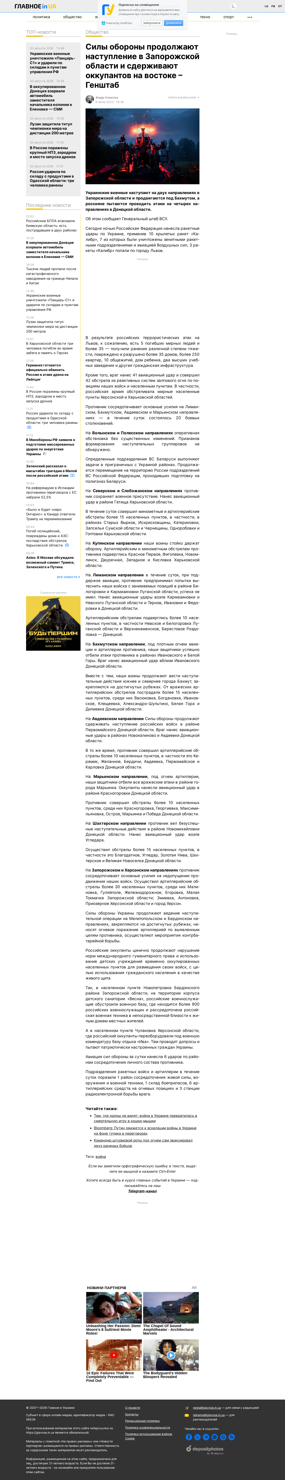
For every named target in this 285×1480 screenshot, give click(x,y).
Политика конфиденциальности (147, 1427)
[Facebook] (189, 1437)
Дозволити (173, 23)
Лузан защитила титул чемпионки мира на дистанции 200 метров (52, 324)
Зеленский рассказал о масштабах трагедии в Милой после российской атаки (51, 469)
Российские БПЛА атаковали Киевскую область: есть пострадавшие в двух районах (51, 223)
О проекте (132, 1407)
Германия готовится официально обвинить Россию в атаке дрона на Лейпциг (47, 370)
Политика (41, 17)
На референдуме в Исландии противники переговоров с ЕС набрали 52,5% (51, 490)
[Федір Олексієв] (90, 102)
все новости (67, 577)
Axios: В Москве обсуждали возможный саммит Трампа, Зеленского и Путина (50, 560)
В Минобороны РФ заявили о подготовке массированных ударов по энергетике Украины (50, 444)
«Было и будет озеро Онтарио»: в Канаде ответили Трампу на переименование (50, 512)
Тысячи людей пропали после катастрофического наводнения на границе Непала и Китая (52, 274)
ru (273, 6)
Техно (205, 17)
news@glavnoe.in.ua (207, 1407)
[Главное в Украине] (36, 7)
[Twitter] (197, 1437)
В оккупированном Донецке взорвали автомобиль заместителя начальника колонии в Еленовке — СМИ (50, 247)
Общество (72, 17)
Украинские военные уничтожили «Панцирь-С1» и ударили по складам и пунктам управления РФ (52, 300)
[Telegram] (206, 1437)
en (280, 6)
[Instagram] (214, 1437)
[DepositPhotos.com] (205, 1450)
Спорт (228, 17)
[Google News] (223, 1437)
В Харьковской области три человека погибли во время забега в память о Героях (49, 346)
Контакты (132, 1414)
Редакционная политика (142, 1421)
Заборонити (151, 23)
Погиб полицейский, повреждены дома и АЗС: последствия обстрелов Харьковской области (47, 536)
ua (266, 6)
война (101, 1156)
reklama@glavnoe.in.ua (209, 1415)
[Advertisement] (142, 296)
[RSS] (231, 1437)
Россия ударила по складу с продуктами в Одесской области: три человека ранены (52, 416)
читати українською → (183, 97)
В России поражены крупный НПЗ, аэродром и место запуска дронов (50, 394)
